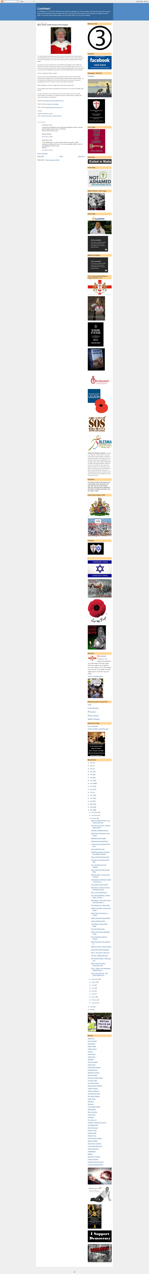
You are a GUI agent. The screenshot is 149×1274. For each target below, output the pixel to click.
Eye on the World (93, 726)
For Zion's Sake (92, 1080)
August (94, 982)
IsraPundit (91, 1117)
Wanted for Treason (93, 1072)
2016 (91, 783)
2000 (91, 1009)
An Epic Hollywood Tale (98, 921)
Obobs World (91, 1099)
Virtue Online (91, 1054)
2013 (91, 792)
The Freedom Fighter (94, 1107)
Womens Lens (92, 1135)
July (93, 985)
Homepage (91, 76)
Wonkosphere (92, 1109)
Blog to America (92, 1112)
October (94, 818)
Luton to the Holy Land (97, 849)
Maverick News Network (95, 1086)
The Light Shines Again (98, 929)
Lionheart (43, 8)
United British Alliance (94, 1067)
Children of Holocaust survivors (97, 1122)
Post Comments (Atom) (52, 160)
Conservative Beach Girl (95, 1146)
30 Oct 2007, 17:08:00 (47, 136)
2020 (91, 771)
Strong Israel (91, 1114)
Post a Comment (42, 153)
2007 (91, 810)
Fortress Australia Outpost (95, 1164)
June (93, 988)
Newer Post (40, 156)
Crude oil (90, 1051)
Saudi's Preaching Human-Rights (100, 918)
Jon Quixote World (93, 1083)
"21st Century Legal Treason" (99, 884)
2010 (91, 801)
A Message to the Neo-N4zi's (99, 841)
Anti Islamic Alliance (94, 1096)
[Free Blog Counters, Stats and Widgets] (74, 1272)
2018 (91, 777)
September (95, 979)
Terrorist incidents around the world (98, 729)
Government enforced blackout (100, 949)
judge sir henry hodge (46, 115)
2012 (91, 795)
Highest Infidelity (93, 1141)
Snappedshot (91, 1151)
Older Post (81, 156)
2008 (91, 807)
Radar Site (91, 1038)
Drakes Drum (91, 1065)
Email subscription (93, 708)
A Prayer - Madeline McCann (99, 955)
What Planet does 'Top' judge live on (54, 107)
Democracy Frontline (94, 1157)
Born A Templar (92, 1041)
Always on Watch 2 (93, 1091)
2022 (91, 766)
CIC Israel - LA (92, 1120)
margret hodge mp (57, 115)
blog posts (92, 712)
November (95, 815)
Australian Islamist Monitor (95, 1162)
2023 (91, 763)
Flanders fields (92, 1133)
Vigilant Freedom (93, 1088)
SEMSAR (90, 1059)
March (94, 997)
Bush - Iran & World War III (99, 892)
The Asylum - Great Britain (52, 104)
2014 (91, 789)
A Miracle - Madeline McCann (99, 830)
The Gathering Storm (94, 1093)
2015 (91, 786)
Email (89, 704)
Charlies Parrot (92, 1049)
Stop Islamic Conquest (94, 1143)
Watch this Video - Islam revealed (101, 946)
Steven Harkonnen (93, 1149)
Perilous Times (92, 1130)
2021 (91, 769)
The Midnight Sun (93, 1125)
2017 (91, 780)
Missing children (92, 1075)
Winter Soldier (92, 1046)
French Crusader (93, 1062)
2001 (91, 1007)
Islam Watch (91, 1044)
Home (61, 156)
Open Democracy (93, 1128)
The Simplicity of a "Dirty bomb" (100, 905)
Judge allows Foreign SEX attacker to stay (53, 100)
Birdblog (90, 1154)
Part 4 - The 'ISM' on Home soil (100, 952)
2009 (91, 804)
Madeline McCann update (98, 838)
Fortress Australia (93, 1159)
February (94, 1000)
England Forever (92, 1070)
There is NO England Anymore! (100, 857)
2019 (91, 774)
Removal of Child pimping (95, 1078)
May (93, 991)
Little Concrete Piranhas (95, 1138)
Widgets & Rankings (94, 719)
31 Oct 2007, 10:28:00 (47, 149)
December (95, 812)
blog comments (94, 715)
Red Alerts (91, 1101)
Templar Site (91, 1057)
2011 (91, 798)
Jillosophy (91, 1104)
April (93, 994)
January (94, 1003)
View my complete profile (95, 676)
